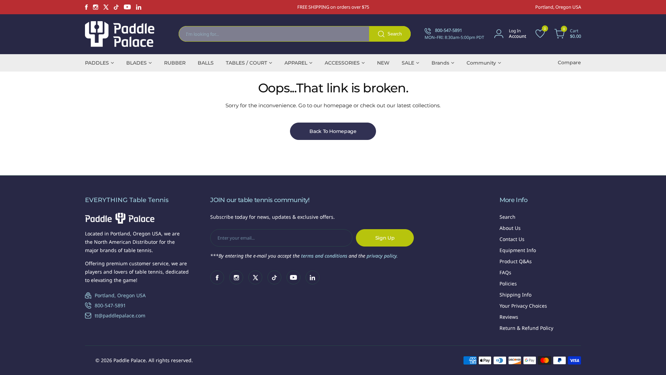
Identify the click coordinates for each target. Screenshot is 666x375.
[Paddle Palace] (119, 34)
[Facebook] (86, 7)
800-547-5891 (110, 305)
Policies (508, 283)
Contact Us (512, 239)
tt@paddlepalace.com (120, 315)
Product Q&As (516, 261)
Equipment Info (518, 250)
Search (507, 217)
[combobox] (295, 34)
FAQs (505, 272)
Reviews (509, 317)
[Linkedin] (139, 7)
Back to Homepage (333, 131)
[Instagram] (95, 7)
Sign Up (385, 238)
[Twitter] (106, 7)
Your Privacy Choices (523, 305)
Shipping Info (515, 294)
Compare (569, 62)
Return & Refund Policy (526, 328)
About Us (510, 228)
